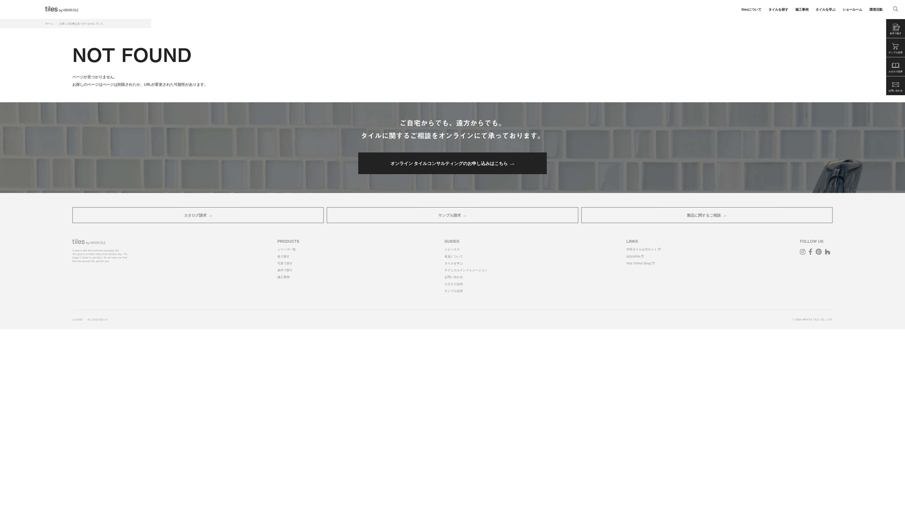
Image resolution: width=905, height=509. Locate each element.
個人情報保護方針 (97, 319)
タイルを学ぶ (453, 263)
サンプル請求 (449, 215)
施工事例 (283, 277)
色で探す (283, 256)
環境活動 (876, 9)
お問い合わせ (453, 277)
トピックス (452, 249)
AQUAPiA (633, 256)
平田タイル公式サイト (641, 249)
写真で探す (285, 263)
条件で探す (285, 270)
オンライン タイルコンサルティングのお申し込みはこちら (449, 163)
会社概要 (77, 319)
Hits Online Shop (638, 263)
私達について (453, 256)
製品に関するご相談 (704, 215)
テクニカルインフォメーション (465, 270)
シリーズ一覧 (286, 249)
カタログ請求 (195, 215)
